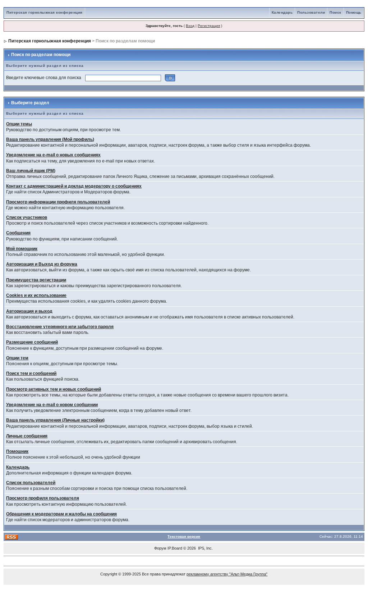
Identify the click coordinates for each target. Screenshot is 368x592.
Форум (160, 548)
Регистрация (209, 26)
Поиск (335, 12)
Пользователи (311, 12)
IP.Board (174, 548)
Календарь (282, 12)
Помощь (354, 12)
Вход (190, 26)
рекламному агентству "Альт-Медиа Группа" (227, 574)
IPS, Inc (205, 548)
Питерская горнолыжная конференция (44, 12)
